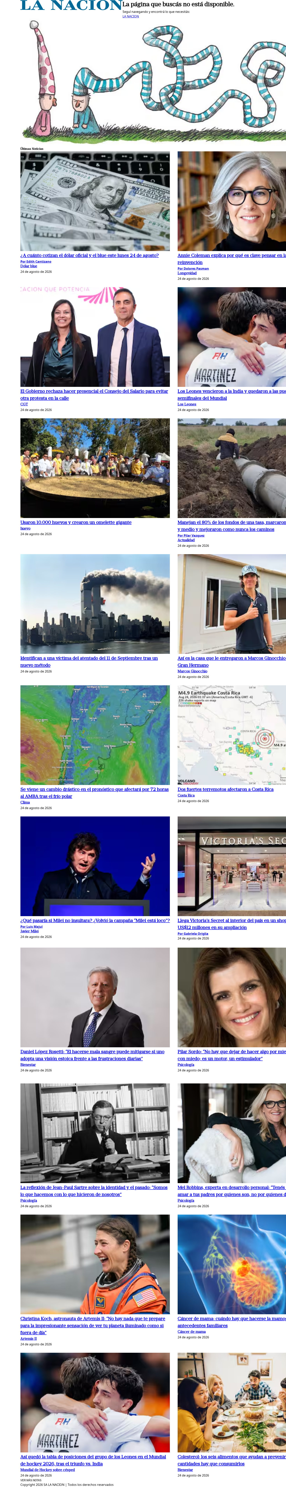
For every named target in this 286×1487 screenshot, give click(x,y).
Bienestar (28, 1065)
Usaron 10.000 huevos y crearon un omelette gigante (76, 522)
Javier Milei (29, 931)
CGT (24, 404)
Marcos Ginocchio (192, 671)
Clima (25, 803)
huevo (25, 529)
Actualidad (186, 540)
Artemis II (28, 1339)
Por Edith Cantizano (35, 261)
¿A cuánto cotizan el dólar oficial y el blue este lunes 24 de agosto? (89, 255)
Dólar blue (28, 266)
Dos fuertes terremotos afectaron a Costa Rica (226, 789)
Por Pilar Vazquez (191, 535)
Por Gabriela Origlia (193, 933)
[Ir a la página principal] (71, 9)
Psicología (186, 1065)
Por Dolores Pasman (193, 268)
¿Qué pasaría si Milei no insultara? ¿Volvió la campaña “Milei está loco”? (95, 920)
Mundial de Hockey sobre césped (47, 1470)
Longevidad (187, 273)
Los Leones (187, 404)
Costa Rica (186, 796)
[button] (95, 201)
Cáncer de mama (192, 1332)
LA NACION (131, 16)
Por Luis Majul (31, 926)
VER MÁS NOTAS (30, 1480)
